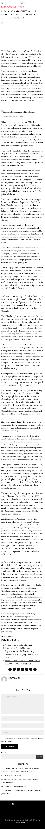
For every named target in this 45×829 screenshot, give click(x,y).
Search (3, 752)
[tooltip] (10, 669)
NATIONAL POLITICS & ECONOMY (12, 7)
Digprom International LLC (28, 821)
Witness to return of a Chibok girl (19, 644)
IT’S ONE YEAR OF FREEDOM (13, 786)
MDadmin (23, 18)
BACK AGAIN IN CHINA (11, 775)
